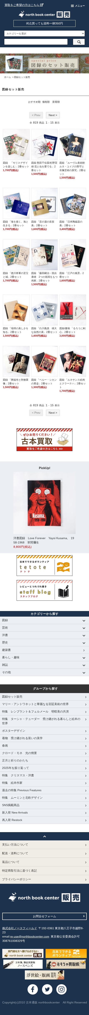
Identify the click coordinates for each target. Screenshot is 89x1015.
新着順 (56, 101)
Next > (53, 115)
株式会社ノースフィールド (19, 928)
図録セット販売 (22, 77)
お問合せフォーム (44, 916)
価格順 (46, 101)
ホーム (7, 77)
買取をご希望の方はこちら (22, 5)
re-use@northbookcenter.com (29, 936)
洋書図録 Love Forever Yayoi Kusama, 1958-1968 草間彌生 (43, 542)
